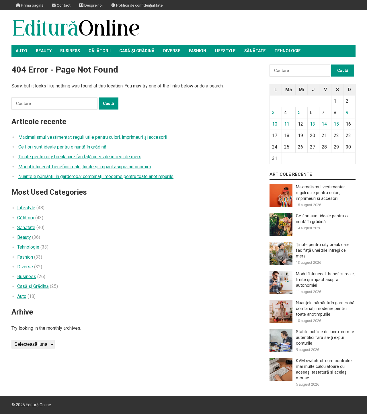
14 (324, 124)
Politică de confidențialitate (139, 5)
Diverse (171, 50)
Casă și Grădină (137, 50)
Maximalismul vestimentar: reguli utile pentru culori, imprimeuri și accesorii (92, 137)
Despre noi (93, 5)
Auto (21, 50)
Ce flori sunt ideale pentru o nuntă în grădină (62, 147)
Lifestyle (225, 50)
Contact (63, 5)
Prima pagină (31, 5)
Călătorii (100, 50)
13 (312, 124)
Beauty (44, 50)
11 (286, 124)
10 (274, 124)
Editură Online (38, 405)
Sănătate (255, 50)
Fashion (197, 50)
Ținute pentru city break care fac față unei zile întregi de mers (79, 156)
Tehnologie (287, 50)
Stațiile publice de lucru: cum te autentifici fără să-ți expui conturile (325, 337)
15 (336, 124)
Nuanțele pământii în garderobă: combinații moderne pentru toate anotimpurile (95, 176)
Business (70, 50)
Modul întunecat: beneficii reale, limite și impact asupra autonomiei (84, 166)
